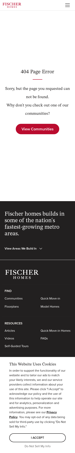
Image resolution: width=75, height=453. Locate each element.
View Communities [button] (37, 129)
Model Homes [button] (50, 306)
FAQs (44, 338)
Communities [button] (13, 298)
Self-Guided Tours (16, 346)
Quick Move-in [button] (50, 298)
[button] (24, 248)
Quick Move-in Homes (55, 330)
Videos (9, 338)
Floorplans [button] (12, 306)
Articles (10, 330)
